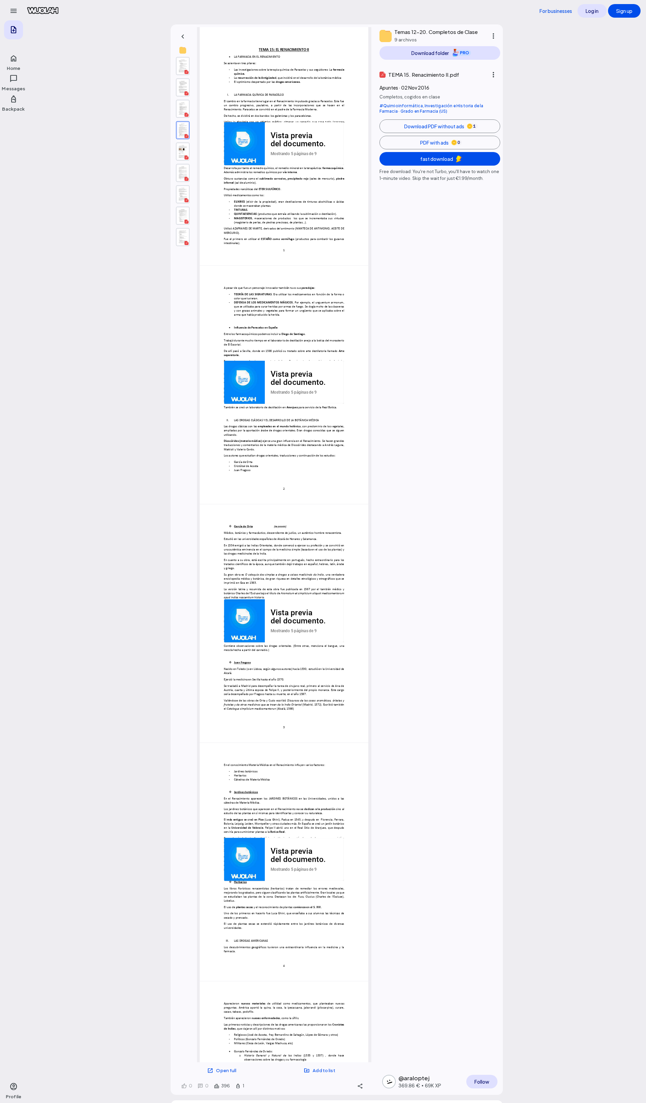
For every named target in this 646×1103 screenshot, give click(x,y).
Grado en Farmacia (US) (424, 111)
